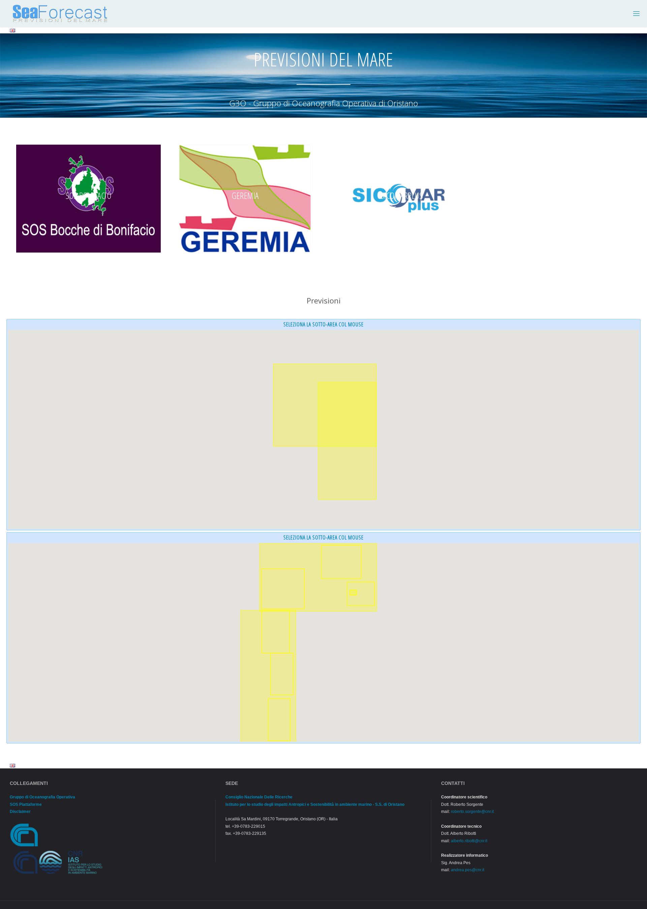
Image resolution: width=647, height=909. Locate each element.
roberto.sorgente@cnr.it (472, 811)
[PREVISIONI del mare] (60, 13)
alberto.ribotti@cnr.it (469, 841)
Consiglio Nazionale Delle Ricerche (258, 797)
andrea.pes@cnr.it (467, 870)
